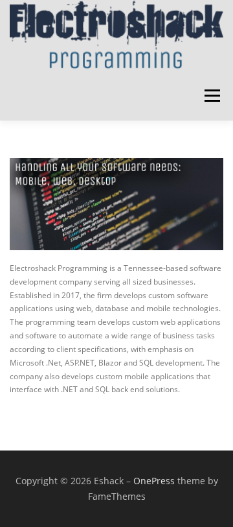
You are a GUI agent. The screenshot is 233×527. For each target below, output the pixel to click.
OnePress (154, 480)
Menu (211, 96)
